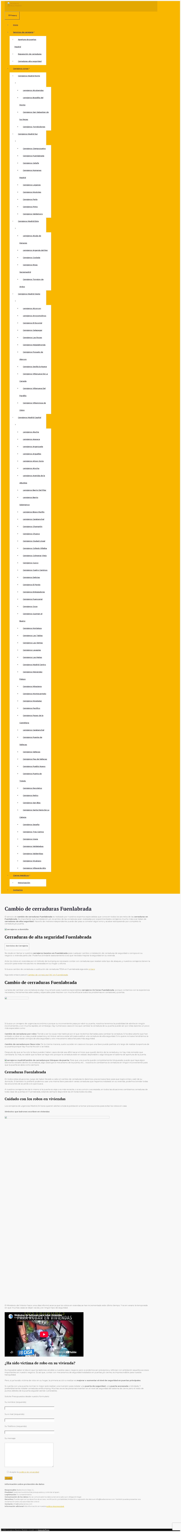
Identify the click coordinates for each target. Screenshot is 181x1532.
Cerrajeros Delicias (31, 577)
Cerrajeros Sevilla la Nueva (35, 367)
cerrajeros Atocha (31, 468)
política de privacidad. (55, 1506)
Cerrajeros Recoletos (32, 788)
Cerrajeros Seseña (31, 824)
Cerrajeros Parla (30, 199)
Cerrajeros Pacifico (31, 708)
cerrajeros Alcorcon (32, 308)
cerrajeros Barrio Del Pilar (34, 490)
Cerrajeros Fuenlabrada (33, 156)
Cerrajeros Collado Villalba (35, 548)
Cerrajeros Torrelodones (34, 127)
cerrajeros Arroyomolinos (34, 316)
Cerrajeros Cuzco (30, 563)
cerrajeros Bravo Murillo (33, 512)
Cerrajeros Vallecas (31, 752)
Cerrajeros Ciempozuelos (34, 148)
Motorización (24, 883)
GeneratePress (43, 1530)
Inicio (15, 25)
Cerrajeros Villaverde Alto (34, 868)
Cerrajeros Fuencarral (32, 599)
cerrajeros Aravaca (31, 439)
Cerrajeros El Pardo (31, 585)
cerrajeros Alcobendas (33, 90)
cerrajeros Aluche (31, 432)
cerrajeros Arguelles (32, 454)
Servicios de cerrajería (23, 32)
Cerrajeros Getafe (31, 163)
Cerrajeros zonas (20, 69)
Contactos (18, 890)
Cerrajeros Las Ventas (33, 643)
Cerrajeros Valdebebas (33, 846)
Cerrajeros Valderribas (33, 854)
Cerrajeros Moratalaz (32, 701)
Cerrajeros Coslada (31, 258)
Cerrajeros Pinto (30, 207)
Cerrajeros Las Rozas (32, 337)
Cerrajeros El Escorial (32, 323)
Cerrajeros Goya (30, 606)
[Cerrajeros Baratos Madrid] (16, 6)
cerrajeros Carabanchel (33, 519)
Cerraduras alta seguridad (29, 61)
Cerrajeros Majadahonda (34, 345)
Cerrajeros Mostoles (32, 192)
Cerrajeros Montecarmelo (34, 694)
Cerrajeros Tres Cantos (33, 832)
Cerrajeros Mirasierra (32, 686)
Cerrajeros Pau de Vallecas (35, 759)
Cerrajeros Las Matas (32, 657)
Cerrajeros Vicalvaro (32, 861)
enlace (92, 969)
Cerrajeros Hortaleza (32, 628)
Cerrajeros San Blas (32, 803)
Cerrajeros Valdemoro (33, 214)
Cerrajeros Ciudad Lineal (34, 541)
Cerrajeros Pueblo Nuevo (34, 766)
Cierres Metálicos (21, 875)
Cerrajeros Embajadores (34, 592)
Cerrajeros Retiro (30, 795)
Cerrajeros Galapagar (32, 330)
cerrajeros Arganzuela (33, 446)
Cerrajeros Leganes (32, 185)
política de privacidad (29, 1472)
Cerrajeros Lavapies (32, 650)
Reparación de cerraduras (29, 54)
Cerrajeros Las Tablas (33, 635)
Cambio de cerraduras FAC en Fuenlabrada (47, 975)
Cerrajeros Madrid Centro (34, 665)
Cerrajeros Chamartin (32, 526)
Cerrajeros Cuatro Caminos (35, 570)
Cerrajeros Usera (30, 839)
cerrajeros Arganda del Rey (35, 250)
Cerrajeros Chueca (31, 534)
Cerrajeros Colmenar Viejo (35, 556)
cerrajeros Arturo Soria (33, 461)
